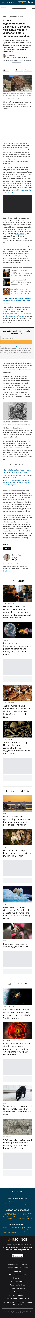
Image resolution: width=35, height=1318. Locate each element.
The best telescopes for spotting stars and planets (10, 1231)
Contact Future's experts (17, 1268)
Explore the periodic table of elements (10, 1217)
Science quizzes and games (10, 1227)
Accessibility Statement (17, 1264)
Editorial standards (17, 1295)
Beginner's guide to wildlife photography (24, 1228)
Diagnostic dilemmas (10, 1204)
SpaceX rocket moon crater (19, 8)
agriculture (6, 548)
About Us (17, 1271)
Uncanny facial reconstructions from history (25, 1217)
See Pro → (22, 2)
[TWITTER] (13, 559)
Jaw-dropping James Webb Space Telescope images (10, 1214)
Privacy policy (17, 1278)
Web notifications (17, 1288)
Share (6, 70)
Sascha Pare (12, 55)
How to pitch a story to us (17, 1299)
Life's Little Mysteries (10, 1201)
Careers (17, 1292)
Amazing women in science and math (25, 1214)
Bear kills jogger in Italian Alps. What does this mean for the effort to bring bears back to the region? (17, 483)
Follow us (20, 70)
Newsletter (29, 70)
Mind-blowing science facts (25, 1231)
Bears (21, 16)
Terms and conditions (17, 1274)
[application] (17, 203)
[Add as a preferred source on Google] (17, 1255)
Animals (5, 16)
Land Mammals (13, 16)
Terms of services (20, 347)
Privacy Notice (22, 348)
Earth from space (25, 1201)
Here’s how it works (16, 62)
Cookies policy (17, 1281)
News (25, 57)
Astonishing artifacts (25, 1204)
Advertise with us (17, 1285)
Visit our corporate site (20, 1250)
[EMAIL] (16, 559)
